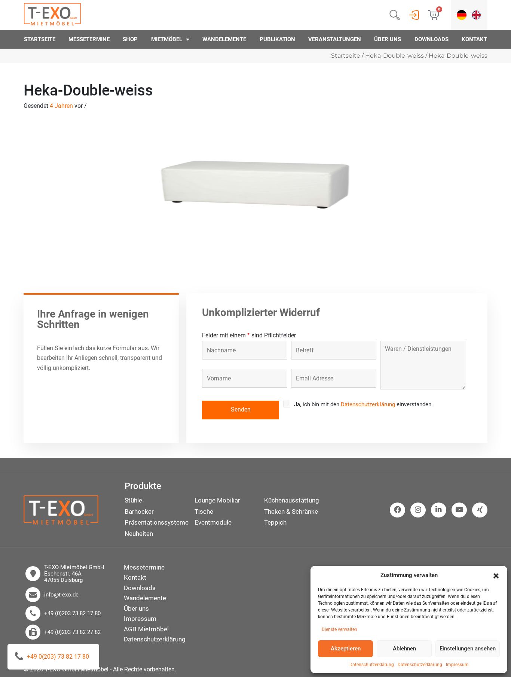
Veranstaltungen (334, 39)
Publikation (277, 39)
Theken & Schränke (291, 511)
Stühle (133, 500)
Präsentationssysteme (157, 522)
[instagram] (418, 510)
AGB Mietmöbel (146, 629)
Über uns (387, 39)
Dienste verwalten (339, 629)
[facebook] (397, 510)
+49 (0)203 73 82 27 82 (72, 632)
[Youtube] (459, 510)
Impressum (457, 664)
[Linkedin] (438, 510)
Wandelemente (224, 39)
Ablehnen (404, 648)
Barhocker (139, 511)
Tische (204, 511)
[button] (496, 575)
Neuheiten (139, 533)
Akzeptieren (346, 648)
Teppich (275, 522)
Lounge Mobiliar (217, 500)
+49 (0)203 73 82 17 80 (72, 613)
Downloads (431, 39)
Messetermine (89, 39)
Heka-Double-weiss (394, 55)
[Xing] (480, 510)
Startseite (39, 39)
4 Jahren (61, 105)
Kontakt (474, 39)
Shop (130, 39)
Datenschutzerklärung (371, 664)
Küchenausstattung (291, 500)
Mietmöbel (166, 39)
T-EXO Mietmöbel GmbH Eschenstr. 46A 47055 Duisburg (74, 574)
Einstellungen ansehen (468, 648)
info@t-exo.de (61, 595)
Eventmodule (213, 522)
